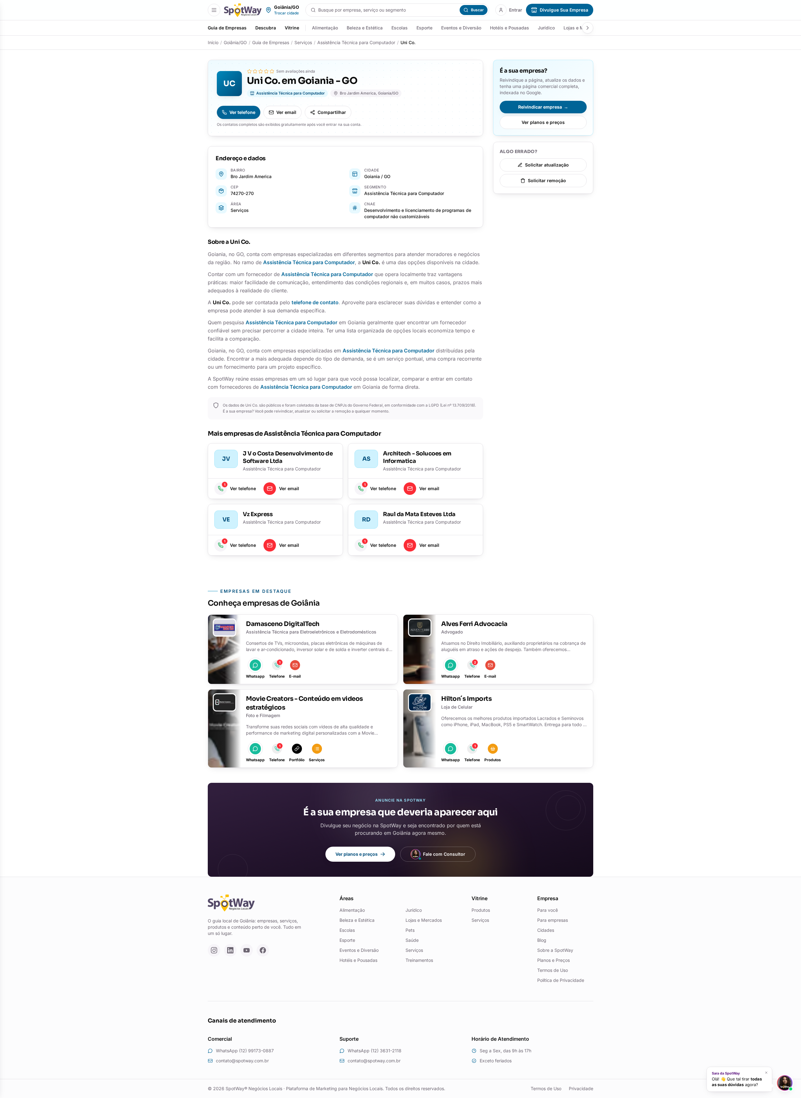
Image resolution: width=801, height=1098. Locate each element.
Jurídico (546, 27)
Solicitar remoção (547, 180)
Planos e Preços (553, 960)
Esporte (424, 27)
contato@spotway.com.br (242, 1060)
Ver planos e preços (543, 122)
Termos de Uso (552, 970)
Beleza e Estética (365, 27)
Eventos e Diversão (461, 27)
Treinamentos (419, 960)
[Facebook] (263, 950)
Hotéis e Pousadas (509, 27)
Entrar (515, 10)
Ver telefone (242, 112)
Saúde (412, 940)
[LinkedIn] (230, 950)
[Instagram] (214, 950)
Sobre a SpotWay (555, 950)
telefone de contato (315, 302)
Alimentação (325, 27)
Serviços (303, 42)
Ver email (286, 112)
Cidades (545, 930)
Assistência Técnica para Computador (356, 42)
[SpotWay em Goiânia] (243, 10)
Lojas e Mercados (424, 920)
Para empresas (552, 920)
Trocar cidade (286, 13)
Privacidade (581, 1088)
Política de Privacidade (560, 980)
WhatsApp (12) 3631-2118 (374, 1050)
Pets (410, 930)
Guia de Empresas (227, 27)
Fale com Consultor (444, 854)
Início (213, 42)
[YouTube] (246, 950)
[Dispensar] (766, 1073)
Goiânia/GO (235, 42)
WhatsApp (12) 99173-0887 (245, 1050)
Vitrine (292, 27)
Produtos (481, 910)
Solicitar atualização (547, 164)
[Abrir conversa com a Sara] (784, 1083)
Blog (541, 940)
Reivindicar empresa (543, 107)
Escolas (399, 27)
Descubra (265, 27)
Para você (547, 910)
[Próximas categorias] (587, 27)
